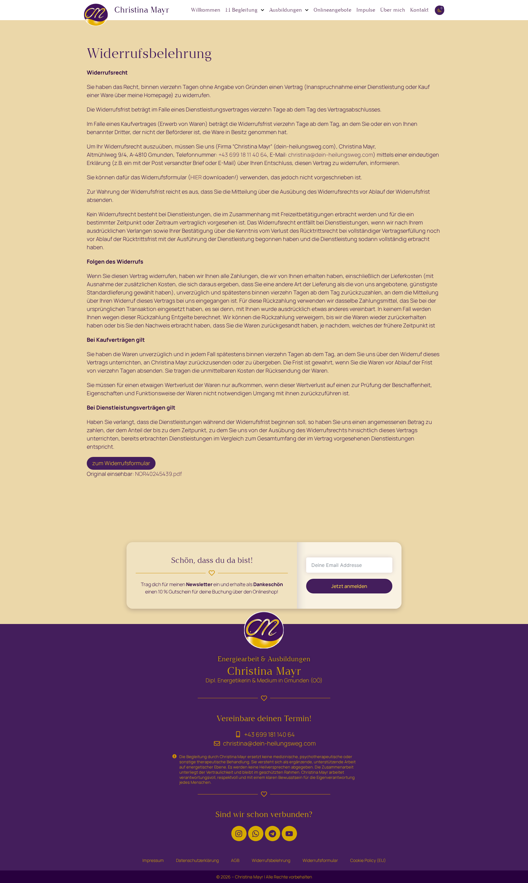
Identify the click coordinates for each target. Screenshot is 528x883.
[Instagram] (239, 833)
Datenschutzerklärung (197, 860)
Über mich (392, 10)
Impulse (365, 10)
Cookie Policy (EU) (368, 860)
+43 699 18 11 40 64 (242, 154)
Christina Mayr (141, 10)
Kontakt (419, 10)
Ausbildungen (285, 10)
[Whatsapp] (255, 833)
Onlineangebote (332, 10)
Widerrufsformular (320, 860)
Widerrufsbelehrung (271, 860)
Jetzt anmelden (349, 585)
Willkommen (205, 10)
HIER (196, 177)
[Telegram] (272, 833)
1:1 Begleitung (241, 10)
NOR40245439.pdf (158, 473)
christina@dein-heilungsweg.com (330, 154)
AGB (235, 860)
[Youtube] (289, 833)
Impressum (153, 860)
